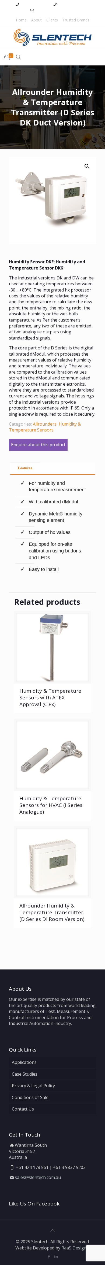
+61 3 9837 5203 (73, 4)
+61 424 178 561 (35, 4)
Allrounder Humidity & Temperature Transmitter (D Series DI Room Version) (51, 912)
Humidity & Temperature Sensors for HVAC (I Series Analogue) (50, 805)
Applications (24, 1062)
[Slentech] (52, 37)
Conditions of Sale (30, 1097)
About (36, 20)
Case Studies (24, 1074)
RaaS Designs (75, 1248)
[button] (87, 166)
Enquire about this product (38, 445)
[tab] (52, 468)
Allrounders (45, 424)
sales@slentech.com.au (55, 9)
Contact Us (23, 1109)
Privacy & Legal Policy (33, 1086)
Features (25, 468)
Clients (52, 20)
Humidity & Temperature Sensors (45, 427)
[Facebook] (49, 1256)
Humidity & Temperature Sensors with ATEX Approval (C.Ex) (50, 697)
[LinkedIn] (56, 1256)
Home (21, 20)
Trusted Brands (75, 20)
